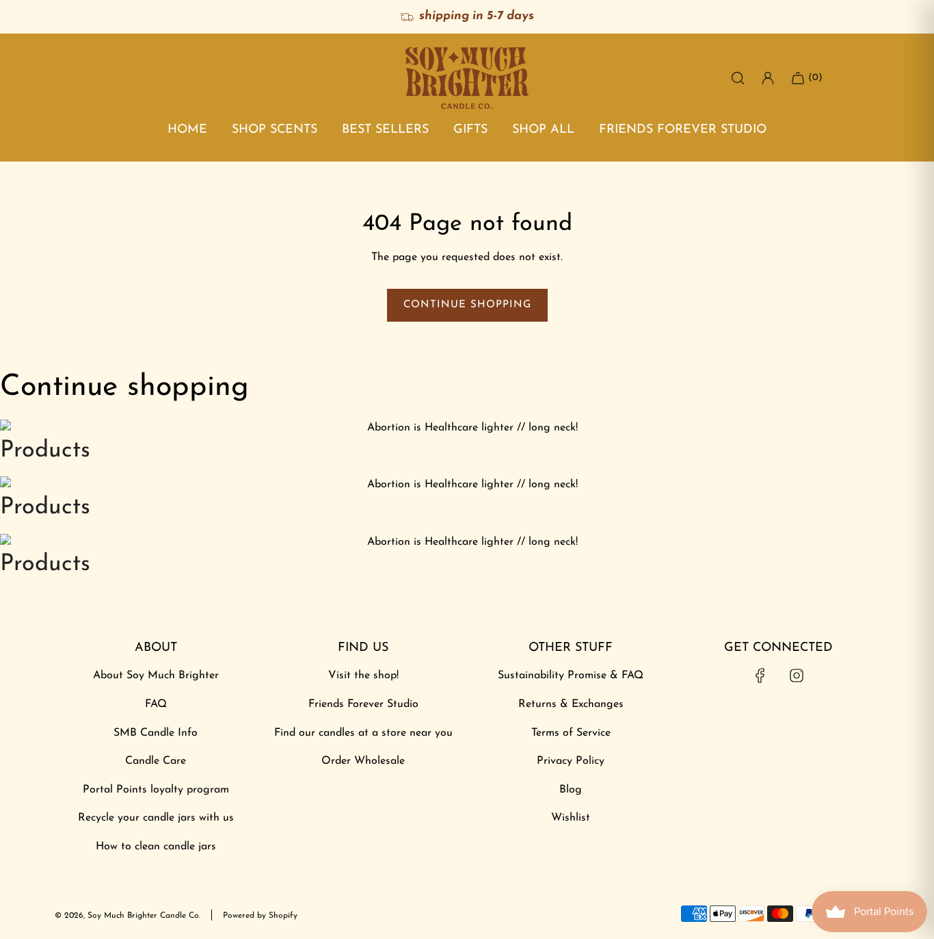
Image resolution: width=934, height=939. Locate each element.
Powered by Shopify (260, 916)
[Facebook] (760, 675)
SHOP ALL (543, 130)
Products (45, 451)
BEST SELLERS (385, 130)
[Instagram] (796, 675)
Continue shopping (467, 305)
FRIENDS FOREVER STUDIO (682, 130)
